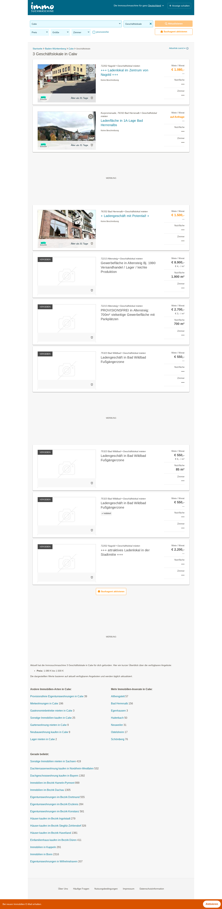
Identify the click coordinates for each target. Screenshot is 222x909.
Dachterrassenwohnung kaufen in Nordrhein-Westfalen (62, 768)
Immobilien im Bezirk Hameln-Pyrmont (52, 783)
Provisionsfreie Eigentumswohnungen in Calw (57, 696)
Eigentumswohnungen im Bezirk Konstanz (54, 811)
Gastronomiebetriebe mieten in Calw (51, 710)
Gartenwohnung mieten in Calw (48, 725)
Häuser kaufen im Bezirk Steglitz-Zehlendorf (55, 825)
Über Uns (63, 888)
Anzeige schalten (181, 5)
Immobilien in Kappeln (43, 847)
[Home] (42, 7)
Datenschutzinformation (152, 888)
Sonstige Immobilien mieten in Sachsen (53, 761)
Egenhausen (118, 710)
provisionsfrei (102, 32)
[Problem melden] (92, 97)
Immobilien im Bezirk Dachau (47, 790)
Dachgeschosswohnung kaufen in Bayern (54, 775)
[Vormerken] (90, 69)
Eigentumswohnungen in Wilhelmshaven (54, 861)
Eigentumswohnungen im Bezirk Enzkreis (54, 804)
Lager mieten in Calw (42, 739)
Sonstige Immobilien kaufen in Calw (51, 718)
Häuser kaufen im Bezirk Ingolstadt (50, 818)
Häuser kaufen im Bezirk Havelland (50, 833)
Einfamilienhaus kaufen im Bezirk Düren (53, 840)
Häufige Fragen (81, 888)
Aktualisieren (175, 23)
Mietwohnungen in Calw (44, 703)
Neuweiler (117, 725)
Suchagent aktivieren (175, 31)
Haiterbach (117, 718)
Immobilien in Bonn (41, 854)
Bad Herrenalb (119, 703)
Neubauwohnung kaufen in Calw (49, 732)
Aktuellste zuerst (176, 48)
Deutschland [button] (154, 5)
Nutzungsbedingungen (106, 888)
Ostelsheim (117, 732)
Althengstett (118, 696)
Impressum (128, 888)
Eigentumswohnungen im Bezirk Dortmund (55, 797)
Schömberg (117, 739)
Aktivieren (212, 904)
